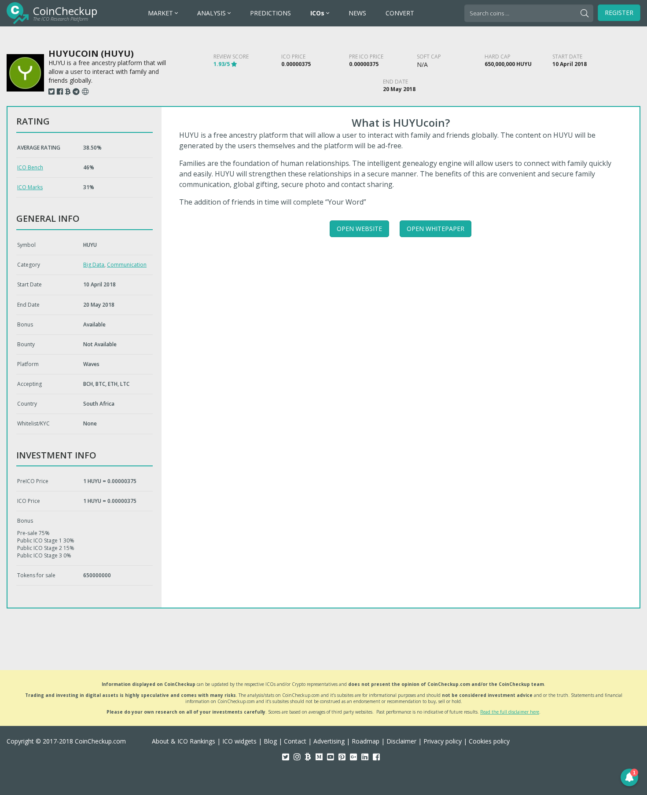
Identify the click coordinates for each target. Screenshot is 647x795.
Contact (295, 741)
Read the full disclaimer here (509, 712)
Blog (270, 741)
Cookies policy (489, 741)
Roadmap (365, 741)
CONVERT (400, 13)
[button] (629, 777)
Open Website (359, 228)
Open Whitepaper (435, 228)
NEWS (357, 13)
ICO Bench (30, 167)
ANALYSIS (212, 13)
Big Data (93, 264)
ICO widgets (239, 741)
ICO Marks (30, 187)
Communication (127, 264)
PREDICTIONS (270, 13)
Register (619, 12)
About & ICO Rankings (183, 741)
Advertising (329, 741)
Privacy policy (442, 741)
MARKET (161, 13)
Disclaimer (401, 741)
